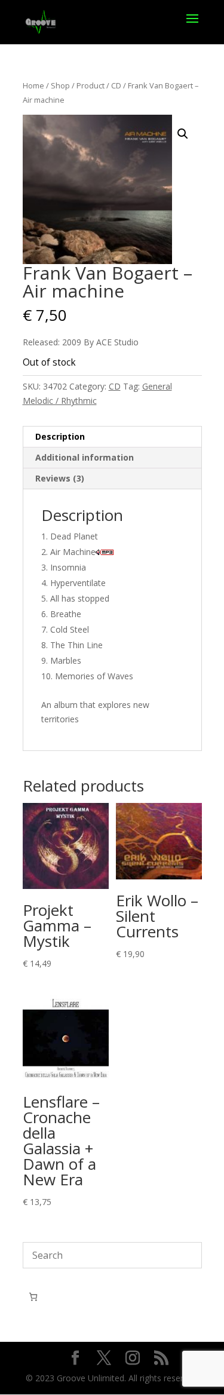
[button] (183, 134)
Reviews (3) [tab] (59, 478)
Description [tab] (60, 436)
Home (33, 85)
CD (116, 85)
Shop (60, 85)
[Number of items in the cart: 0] (33, 1296)
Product (90, 85)
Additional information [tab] (84, 457)
